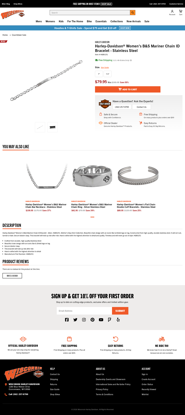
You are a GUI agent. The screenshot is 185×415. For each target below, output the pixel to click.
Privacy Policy (102, 389)
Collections (116, 21)
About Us (100, 374)
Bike (89, 21)
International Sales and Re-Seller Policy (113, 384)
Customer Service (176, 4)
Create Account (148, 379)
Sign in (145, 374)
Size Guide (105, 67)
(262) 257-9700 (122, 107)
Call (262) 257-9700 (158, 4)
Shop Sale (106, 4)
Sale (146, 21)
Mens (39, 21)
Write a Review (12, 275)
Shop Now (125, 28)
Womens (50, 21)
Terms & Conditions (104, 394)
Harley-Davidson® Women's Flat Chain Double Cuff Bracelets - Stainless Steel (136, 205)
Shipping (54, 379)
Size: (102, 67)
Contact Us (141, 107)
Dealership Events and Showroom (110, 379)
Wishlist (145, 394)
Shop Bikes (18, 4)
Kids (61, 21)
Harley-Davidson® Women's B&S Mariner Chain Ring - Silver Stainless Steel (91, 205)
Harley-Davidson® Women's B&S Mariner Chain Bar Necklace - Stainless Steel (46, 205)
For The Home (75, 21)
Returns (53, 384)
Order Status (147, 384)
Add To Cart (129, 89)
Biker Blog (6, 4)
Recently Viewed (149, 389)
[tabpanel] (47, 182)
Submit (120, 310)
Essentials (101, 21)
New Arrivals (134, 21)
